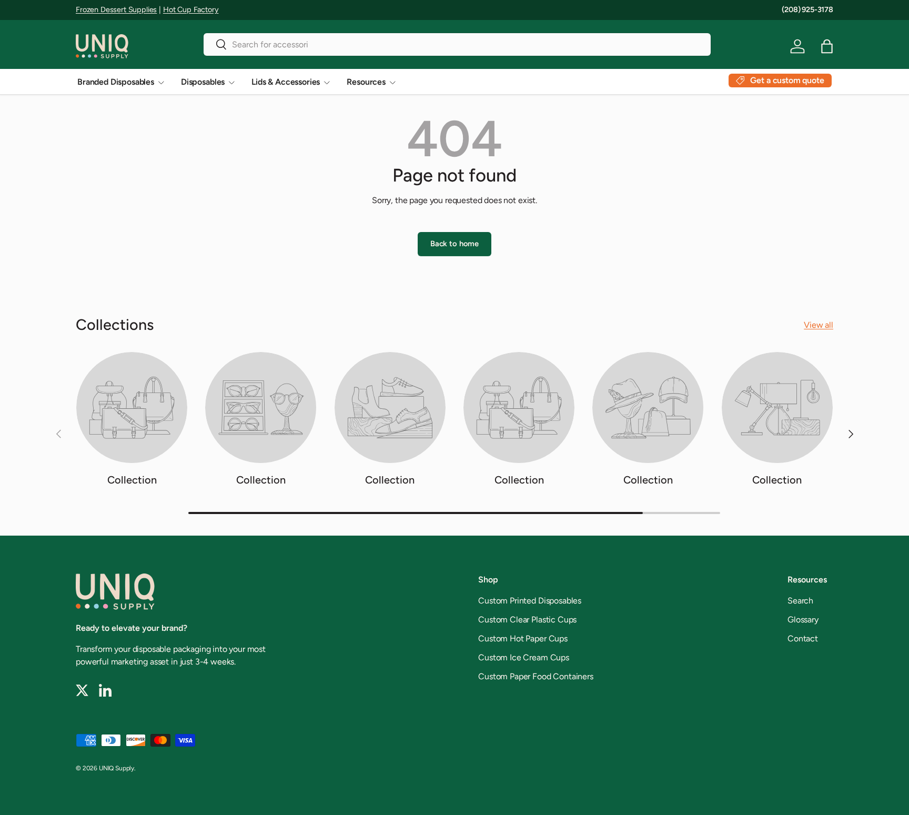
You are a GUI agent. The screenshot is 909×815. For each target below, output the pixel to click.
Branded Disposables (115, 82)
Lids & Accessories (285, 82)
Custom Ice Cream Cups (523, 657)
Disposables (203, 82)
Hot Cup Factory (191, 9)
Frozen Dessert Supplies (116, 9)
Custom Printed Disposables (529, 601)
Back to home (454, 243)
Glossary (803, 620)
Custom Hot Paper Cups (523, 638)
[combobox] (457, 44)
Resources (366, 82)
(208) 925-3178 (807, 9)
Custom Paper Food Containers (535, 676)
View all (818, 325)
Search (800, 601)
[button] (827, 46)
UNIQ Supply (116, 768)
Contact (802, 638)
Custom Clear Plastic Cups (527, 620)
